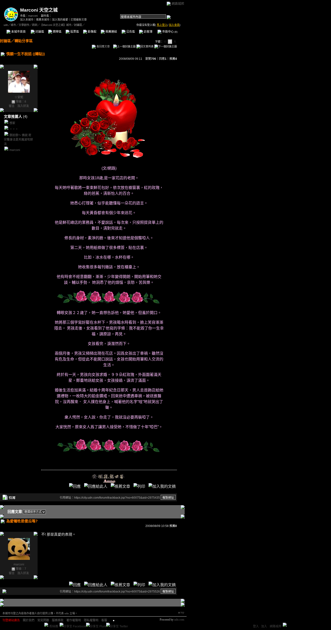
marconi (33, 15)
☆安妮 (19, 97)
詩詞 (34, 24)
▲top (181, 612)
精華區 (57, 31)
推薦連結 (111, 31)
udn (6, 24)
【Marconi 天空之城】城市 (55, 24)
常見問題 (43, 620)
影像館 (91, 31)
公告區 (130, 31)
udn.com (179, 619)
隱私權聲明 (91, 620)
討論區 (39, 31)
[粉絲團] (46, 625)
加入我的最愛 (60, 19)
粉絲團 (53, 626)
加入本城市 (26, 19)
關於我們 (28, 620)
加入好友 (23, 106)
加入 (264, 626)
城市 (13, 24)
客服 (104, 620)
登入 (256, 626)
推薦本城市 (42, 19)
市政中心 (169, 31)
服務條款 (57, 620)
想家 (12, 123)
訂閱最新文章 (79, 19)
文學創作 (24, 24)
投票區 (74, 31)
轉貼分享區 (24, 41)
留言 (12, 106)
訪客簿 (147, 31)
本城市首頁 (18, 31)
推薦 (173, 58)
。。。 (13, 129)
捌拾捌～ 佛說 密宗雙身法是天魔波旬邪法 (18, 140)
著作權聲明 (73, 620)
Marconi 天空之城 (39, 10)
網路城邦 (178, 3)
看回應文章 (103, 46)
